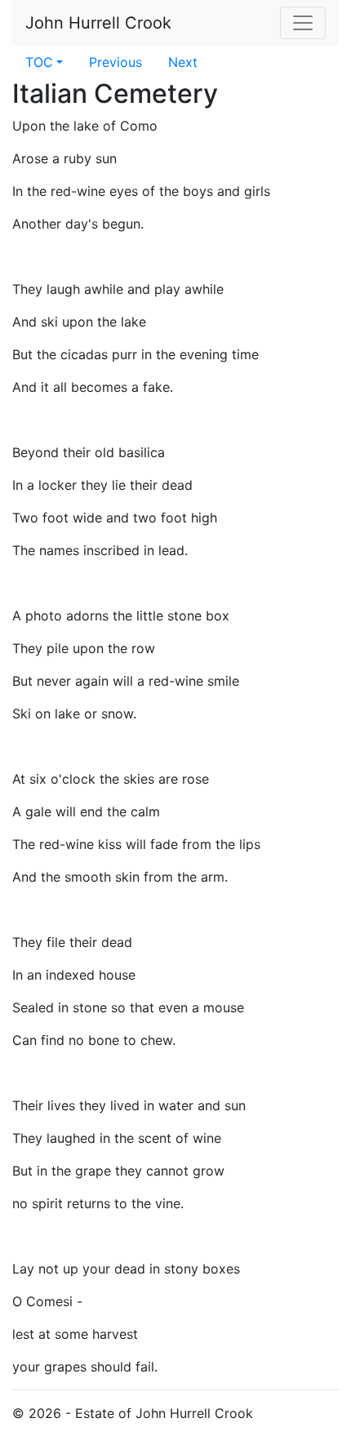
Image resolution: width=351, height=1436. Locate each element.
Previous (115, 62)
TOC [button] (39, 62)
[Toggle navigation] (303, 23)
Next (183, 62)
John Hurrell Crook (98, 23)
